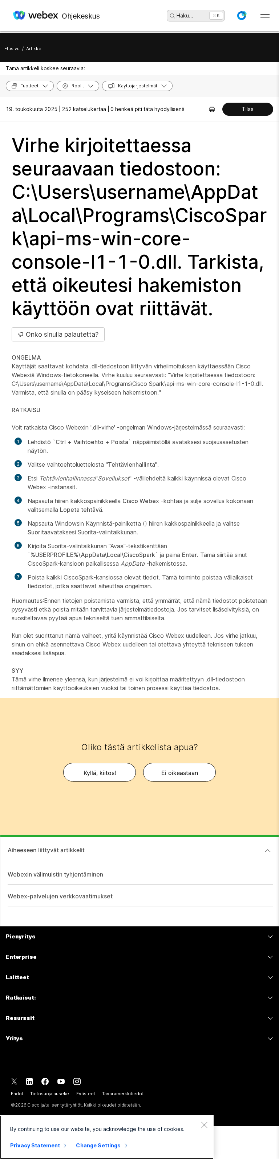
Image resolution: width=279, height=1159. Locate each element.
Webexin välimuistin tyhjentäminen (55, 874)
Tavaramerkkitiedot (122, 1093)
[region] (107, 1137)
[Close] (204, 1124)
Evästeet (85, 1093)
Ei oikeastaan (179, 772)
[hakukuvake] (172, 16)
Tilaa (248, 109)
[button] (241, 15)
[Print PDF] (212, 109)
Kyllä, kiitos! (100, 772)
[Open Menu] (265, 15)
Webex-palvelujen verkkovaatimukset (60, 896)
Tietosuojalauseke (49, 1093)
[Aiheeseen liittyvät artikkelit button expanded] (267, 850)
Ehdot (17, 1093)
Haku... (185, 15)
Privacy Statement (35, 1145)
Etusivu (12, 48)
